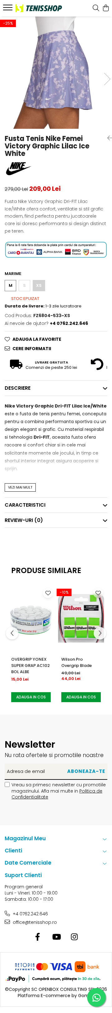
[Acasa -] (39, 8)
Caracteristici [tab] (25, 505)
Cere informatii (31, 348)
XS (39, 285)
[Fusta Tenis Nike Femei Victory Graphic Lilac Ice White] (56, 73)
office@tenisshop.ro (34, 922)
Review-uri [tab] (24, 520)
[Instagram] (74, 937)
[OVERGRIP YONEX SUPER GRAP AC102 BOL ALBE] (31, 619)
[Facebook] (37, 937)
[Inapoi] (107, 138)
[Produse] (8, 9)
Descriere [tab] (17, 388)
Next (107, 79)
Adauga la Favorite (36, 339)
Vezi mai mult (20, 487)
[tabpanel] (56, 73)
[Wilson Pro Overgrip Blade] (81, 619)
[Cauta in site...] (96, 8)
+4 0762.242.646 (30, 914)
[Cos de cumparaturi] (105, 8)
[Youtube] (56, 937)
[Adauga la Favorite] (48, 593)
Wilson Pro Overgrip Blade (76, 662)
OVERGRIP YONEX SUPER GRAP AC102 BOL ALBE (30, 665)
